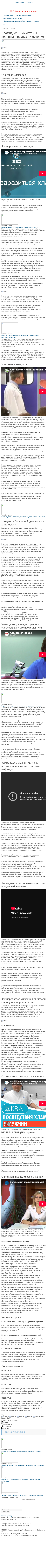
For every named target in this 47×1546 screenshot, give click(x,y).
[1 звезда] (5, 1417)
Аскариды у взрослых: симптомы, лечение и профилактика (22, 1465)
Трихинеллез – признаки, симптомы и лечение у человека (22, 1495)
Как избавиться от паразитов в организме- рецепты (19, 227)
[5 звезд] (36, 1417)
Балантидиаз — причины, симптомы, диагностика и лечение (23, 517)
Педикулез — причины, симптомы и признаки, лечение (21, 706)
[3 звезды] (21, 1417)
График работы (19, 2)
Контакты (30, 2)
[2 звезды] (13, 1417)
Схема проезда (6, 1516)
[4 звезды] (29, 1417)
